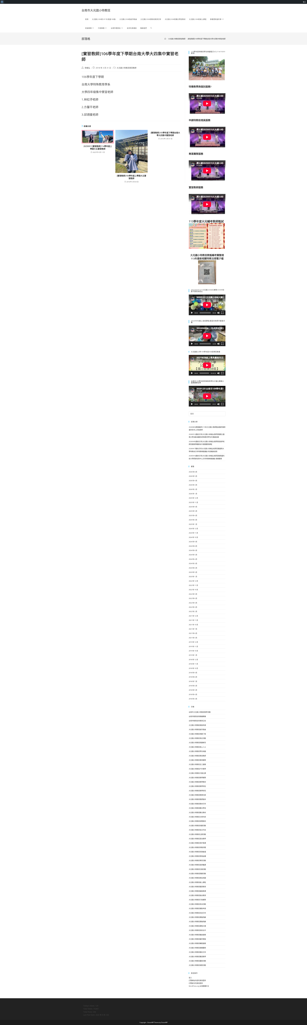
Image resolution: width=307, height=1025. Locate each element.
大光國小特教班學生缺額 (197, 751)
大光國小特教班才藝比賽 (197, 773)
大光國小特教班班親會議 (197, 852)
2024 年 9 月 (193, 542)
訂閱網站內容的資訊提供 (197, 980)
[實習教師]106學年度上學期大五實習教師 (131, 177)
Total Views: (88, 1009)
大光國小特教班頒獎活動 (197, 965)
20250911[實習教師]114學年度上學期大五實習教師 (97, 147)
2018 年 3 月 (193, 699)
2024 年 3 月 (193, 563)
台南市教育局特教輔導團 (197, 716)
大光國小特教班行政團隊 (197, 900)
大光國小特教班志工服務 (197, 764)
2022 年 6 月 (193, 598)
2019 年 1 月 (193, 655)
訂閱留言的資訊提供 (196, 983)
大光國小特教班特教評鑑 (197, 847)
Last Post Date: (89, 1015)
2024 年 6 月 (193, 550)
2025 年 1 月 (193, 524)
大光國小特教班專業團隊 (197, 760)
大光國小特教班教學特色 (197, 786)
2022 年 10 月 (193, 589)
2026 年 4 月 (193, 480)
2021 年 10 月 (193, 625)
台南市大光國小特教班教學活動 (200, 712)
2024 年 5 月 (193, 555)
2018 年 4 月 (193, 694)
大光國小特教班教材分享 (197, 804)
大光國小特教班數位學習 (197, 808)
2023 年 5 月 (193, 572)
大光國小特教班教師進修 (197, 799)
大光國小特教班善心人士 (197, 747)
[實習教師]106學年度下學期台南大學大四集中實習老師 (206, 39)
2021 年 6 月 (193, 633)
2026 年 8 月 (193, 472)
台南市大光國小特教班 (96, 10)
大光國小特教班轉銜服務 (197, 943)
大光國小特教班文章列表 (197, 817)
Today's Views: (89, 1006)
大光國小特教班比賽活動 (197, 834)
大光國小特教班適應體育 (197, 948)
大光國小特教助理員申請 (197, 725)
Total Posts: (88, 1012)
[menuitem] (2, 2)
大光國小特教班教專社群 (197, 795)
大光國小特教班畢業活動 (197, 860)
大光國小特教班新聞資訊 (197, 821)
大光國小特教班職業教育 (197, 886)
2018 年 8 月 (193, 677)
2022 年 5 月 (193, 603)
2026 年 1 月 (193, 494)
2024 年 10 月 (193, 537)
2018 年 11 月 (193, 664)
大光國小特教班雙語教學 (197, 956)
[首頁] (165, 39)
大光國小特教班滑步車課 (197, 843)
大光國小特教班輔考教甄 (197, 939)
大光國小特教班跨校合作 (197, 930)
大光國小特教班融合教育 (197, 895)
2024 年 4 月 (193, 559)
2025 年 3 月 (193, 520)
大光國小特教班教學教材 (197, 782)
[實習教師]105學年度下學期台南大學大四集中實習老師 (165, 134)
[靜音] (218, 313)
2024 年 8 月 (193, 546)
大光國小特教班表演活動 (197, 904)
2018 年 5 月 (193, 690)
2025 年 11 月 (193, 502)
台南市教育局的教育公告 (197, 721)
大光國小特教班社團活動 (197, 869)
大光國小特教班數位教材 (197, 812)
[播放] (192, 313)
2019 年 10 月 (193, 651)
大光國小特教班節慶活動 (197, 873)
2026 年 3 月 (193, 485)
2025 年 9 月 (193, 507)
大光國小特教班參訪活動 (197, 738)
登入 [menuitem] (304, 2)
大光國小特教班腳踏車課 (197, 891)
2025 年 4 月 (193, 515)
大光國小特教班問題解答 (197, 742)
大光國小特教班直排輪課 (197, 865)
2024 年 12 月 (193, 528)
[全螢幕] (222, 313)
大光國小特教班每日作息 (197, 830)
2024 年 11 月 (193, 533)
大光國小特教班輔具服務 (197, 935)
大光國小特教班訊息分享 (197, 913)
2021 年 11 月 (193, 620)
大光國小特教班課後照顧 (197, 917)
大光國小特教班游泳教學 (197, 839)
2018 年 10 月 (193, 668)
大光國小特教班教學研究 (197, 791)
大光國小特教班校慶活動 (197, 825)
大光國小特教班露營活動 (197, 961)
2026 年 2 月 (193, 489)
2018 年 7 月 (193, 681)
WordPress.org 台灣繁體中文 (199, 986)
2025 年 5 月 (193, 511)
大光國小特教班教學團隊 (197, 777)
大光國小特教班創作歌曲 (197, 729)
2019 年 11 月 (193, 646)
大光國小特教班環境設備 (197, 856)
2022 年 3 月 (193, 607)
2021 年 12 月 (193, 616)
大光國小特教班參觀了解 (197, 734)
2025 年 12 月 (193, 498)
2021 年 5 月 (193, 638)
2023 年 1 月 (193, 576)
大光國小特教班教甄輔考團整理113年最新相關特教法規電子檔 (207, 257)
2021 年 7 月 (193, 629)
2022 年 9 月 (193, 594)
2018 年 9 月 (193, 672)
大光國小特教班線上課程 (197, 882)
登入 (190, 978)
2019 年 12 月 (193, 642)
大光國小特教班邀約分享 (197, 952)
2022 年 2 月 (193, 611)
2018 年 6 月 (193, 686)
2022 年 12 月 (193, 581)
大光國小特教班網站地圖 (197, 878)
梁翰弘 (87, 68)
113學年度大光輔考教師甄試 (206, 221)
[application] (207, 305)
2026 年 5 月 (193, 476)
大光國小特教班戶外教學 (197, 769)
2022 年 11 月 (193, 585)
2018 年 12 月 (193, 659)
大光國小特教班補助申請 (197, 908)
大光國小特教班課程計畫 (197, 926)
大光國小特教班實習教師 (126, 68)
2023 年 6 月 (193, 568)
